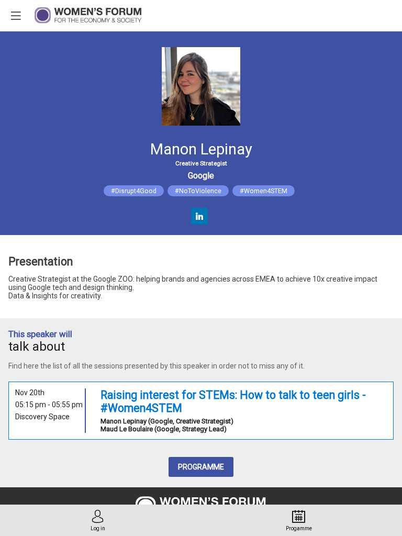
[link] (98, 520)
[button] (15, 15)
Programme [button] (201, 467)
